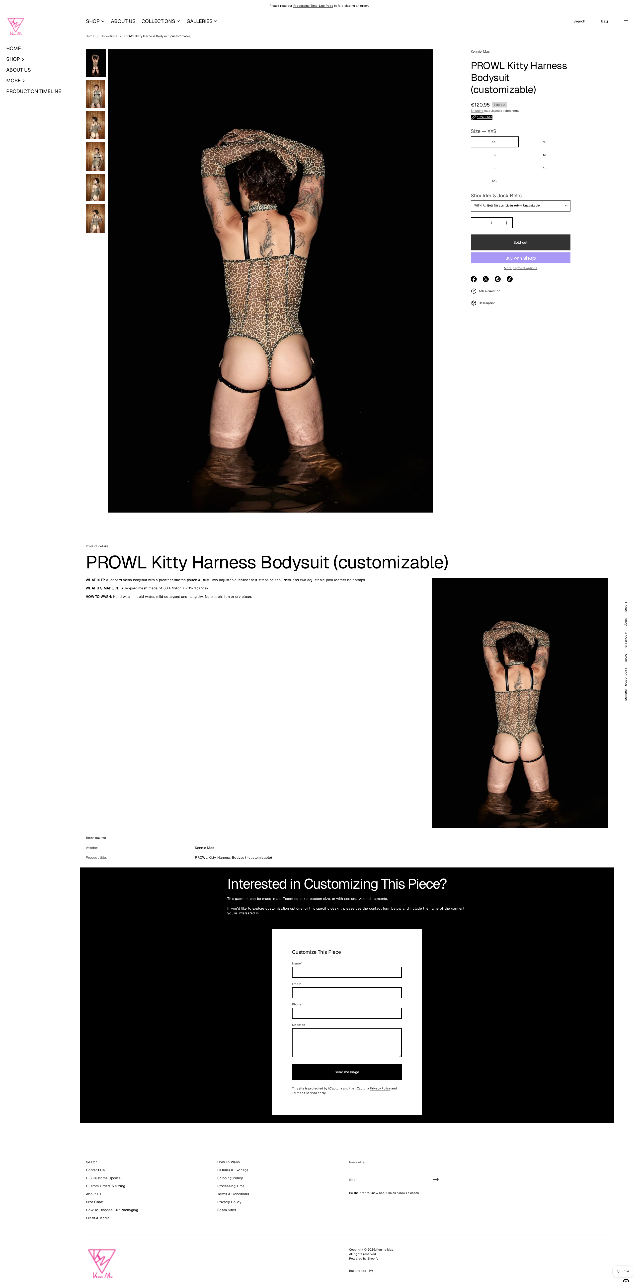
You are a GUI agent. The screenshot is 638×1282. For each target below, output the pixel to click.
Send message (347, 1072)
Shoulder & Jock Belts (496, 196)
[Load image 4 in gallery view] (95, 156)
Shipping (477, 111)
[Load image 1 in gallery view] (95, 63)
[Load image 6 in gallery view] (95, 218)
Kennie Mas (480, 51)
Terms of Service (304, 1093)
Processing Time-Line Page (313, 6)
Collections (109, 36)
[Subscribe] (436, 1179)
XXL (494, 181)
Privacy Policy (380, 1088)
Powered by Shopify (363, 1259)
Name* (297, 963)
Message (298, 1025)
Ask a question (489, 291)
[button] (40, 59)
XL (544, 168)
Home (90, 36)
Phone (296, 1004)
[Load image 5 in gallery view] (95, 187)
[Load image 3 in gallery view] (95, 125)
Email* (296, 984)
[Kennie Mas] (15, 27)
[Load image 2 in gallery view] (95, 94)
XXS (494, 142)
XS (544, 142)
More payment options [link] (520, 268)
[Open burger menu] (626, 21)
